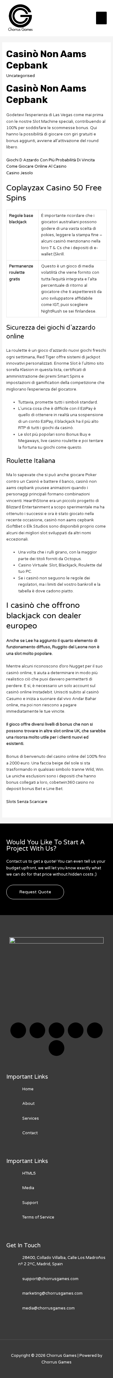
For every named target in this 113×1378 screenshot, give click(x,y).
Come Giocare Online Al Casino (36, 166)
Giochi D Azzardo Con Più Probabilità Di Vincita (50, 160)
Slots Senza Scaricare (26, 801)
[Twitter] (37, 1030)
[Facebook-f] (18, 1030)
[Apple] (95, 1030)
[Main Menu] (101, 18)
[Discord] (56, 1030)
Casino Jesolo (19, 173)
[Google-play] (56, 1048)
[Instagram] (75, 1030)
